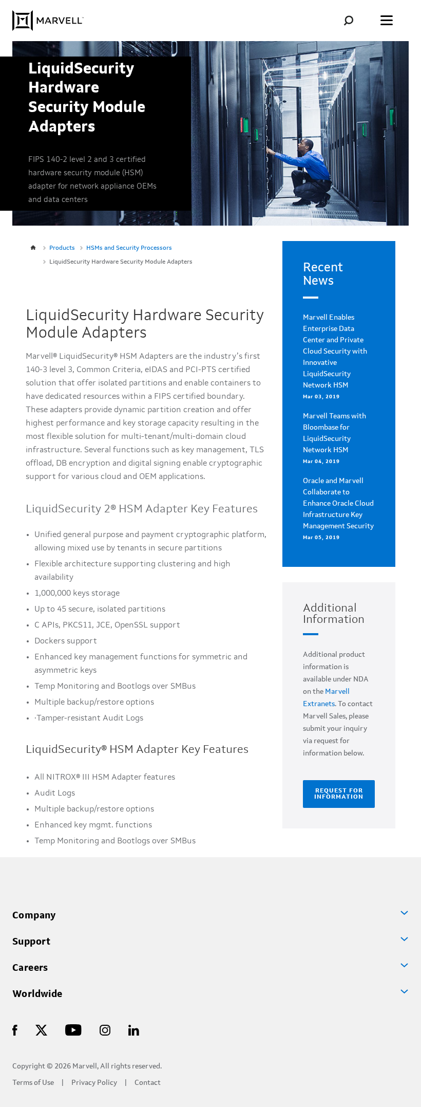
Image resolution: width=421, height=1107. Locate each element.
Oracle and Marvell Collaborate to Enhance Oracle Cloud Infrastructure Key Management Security (338, 503)
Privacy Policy (94, 1083)
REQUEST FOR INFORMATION (338, 794)
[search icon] (356, 20)
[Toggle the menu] (386, 20)
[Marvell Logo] (48, 20)
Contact (148, 1083)
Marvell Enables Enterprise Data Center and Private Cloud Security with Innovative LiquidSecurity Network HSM (335, 351)
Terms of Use (33, 1083)
